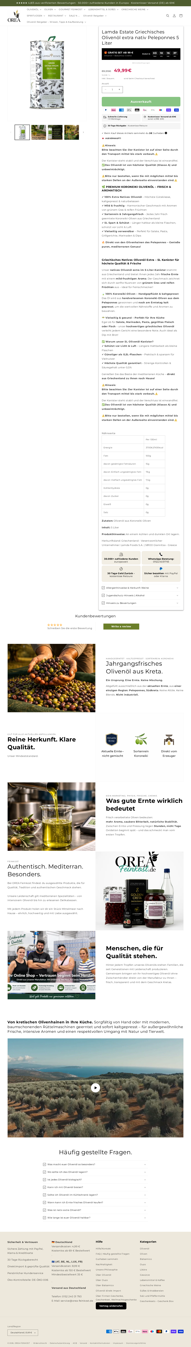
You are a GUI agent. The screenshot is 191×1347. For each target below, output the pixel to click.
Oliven (143, 1254)
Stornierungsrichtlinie (136, 1343)
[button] (34, 9)
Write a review (121, 626)
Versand (119, 78)
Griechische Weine (150, 1285)
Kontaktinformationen (100, 1343)
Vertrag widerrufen (111, 1305)
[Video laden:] (95, 1087)
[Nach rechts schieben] (83, 132)
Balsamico (146, 1259)
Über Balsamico (105, 1285)
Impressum (118, 1343)
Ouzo (143, 1264)
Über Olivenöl (103, 1275)
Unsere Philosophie (107, 1269)
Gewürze (145, 1275)
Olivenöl (144, 1248)
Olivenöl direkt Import (108, 1290)
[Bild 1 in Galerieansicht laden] (22, 132)
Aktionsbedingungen (141, 63)
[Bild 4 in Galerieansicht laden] (71, 132)
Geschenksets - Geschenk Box (156, 1301)
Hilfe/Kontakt (103, 1248)
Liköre (143, 1269)
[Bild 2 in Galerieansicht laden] (38, 132)
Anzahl (105, 83)
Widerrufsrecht (40, 1343)
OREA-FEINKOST (22, 1343)
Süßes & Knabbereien (152, 1290)
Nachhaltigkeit (104, 1264)
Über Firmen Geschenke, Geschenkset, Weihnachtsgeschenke (116, 1298)
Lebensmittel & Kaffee (152, 1280)
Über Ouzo (102, 1280)
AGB (75, 1343)
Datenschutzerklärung (60, 1343)
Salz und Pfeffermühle (152, 1296)
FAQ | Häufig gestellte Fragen (112, 1254)
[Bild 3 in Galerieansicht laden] (55, 132)
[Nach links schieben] (10, 132)
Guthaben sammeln (107, 1259)
